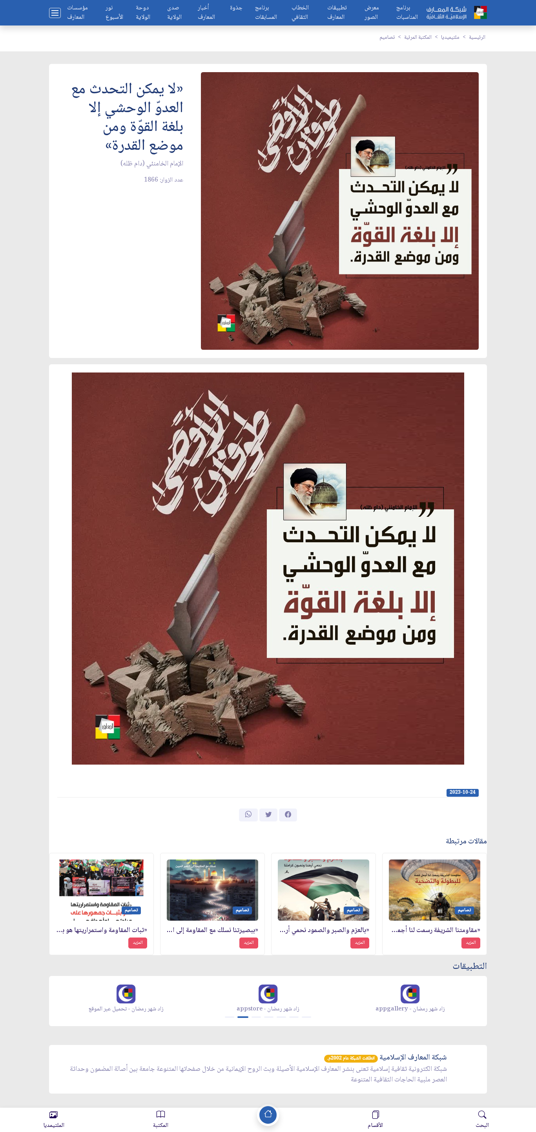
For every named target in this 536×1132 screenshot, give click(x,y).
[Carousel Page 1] (229, 1017)
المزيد (471, 943)
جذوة (236, 8)
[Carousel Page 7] (306, 1017)
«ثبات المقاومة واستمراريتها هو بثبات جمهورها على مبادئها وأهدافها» (101, 930)
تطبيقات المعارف (337, 13)
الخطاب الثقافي (300, 13)
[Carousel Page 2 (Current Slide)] (242, 1017)
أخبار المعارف (206, 13)
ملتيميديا (450, 37)
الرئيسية (477, 37)
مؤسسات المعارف (77, 13)
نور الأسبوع (114, 13)
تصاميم (387, 37)
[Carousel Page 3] (256, 1017)
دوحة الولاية (143, 13)
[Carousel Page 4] (268, 1017)
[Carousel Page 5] (281, 1017)
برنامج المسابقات (266, 13)
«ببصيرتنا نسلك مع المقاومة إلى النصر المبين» (212, 930)
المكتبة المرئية (418, 37)
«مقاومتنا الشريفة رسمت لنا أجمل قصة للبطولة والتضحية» (434, 930)
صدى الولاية (174, 13)
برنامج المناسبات (407, 13)
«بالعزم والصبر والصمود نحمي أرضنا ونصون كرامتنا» (323, 930)
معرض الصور (372, 13)
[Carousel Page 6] (294, 1017)
